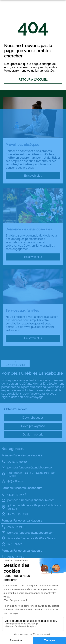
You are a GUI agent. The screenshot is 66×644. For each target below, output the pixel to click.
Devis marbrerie (33, 434)
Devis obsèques (33, 417)
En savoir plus (33, 175)
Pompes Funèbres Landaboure (21, 455)
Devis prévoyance (33, 426)
